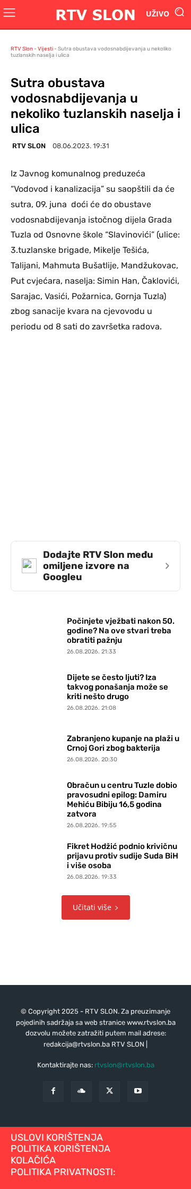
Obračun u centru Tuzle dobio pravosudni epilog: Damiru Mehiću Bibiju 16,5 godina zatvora (122, 799)
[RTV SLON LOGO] (95, 14)
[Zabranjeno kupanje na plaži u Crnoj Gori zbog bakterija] (36, 746)
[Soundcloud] (81, 1091)
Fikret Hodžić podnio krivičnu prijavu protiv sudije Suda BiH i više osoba (122, 856)
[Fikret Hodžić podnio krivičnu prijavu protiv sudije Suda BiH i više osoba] (36, 859)
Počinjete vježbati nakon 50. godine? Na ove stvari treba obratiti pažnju (121, 630)
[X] (109, 1091)
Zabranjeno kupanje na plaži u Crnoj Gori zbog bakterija (123, 743)
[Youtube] (137, 1091)
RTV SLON (29, 145)
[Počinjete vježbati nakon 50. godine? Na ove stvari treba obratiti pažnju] (36, 633)
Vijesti (45, 49)
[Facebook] (53, 1091)
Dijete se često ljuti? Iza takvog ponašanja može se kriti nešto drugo (117, 687)
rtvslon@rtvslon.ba (124, 1065)
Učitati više (92, 907)
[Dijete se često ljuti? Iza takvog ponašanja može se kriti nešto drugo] (36, 690)
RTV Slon (22, 49)
